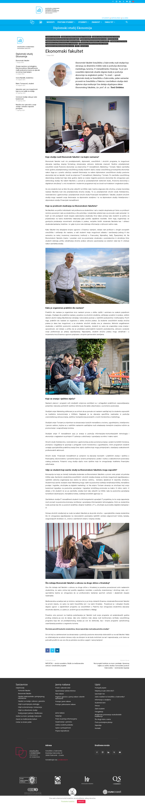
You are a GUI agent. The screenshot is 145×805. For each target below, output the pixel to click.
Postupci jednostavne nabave (65, 704)
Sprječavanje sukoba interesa (65, 691)
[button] (126, 22)
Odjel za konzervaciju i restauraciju (30, 707)
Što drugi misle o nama (103, 719)
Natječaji (58, 716)
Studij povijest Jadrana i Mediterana (30, 713)
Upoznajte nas (84, 46)
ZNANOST (96, 22)
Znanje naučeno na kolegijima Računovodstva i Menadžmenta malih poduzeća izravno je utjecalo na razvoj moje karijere (28, 69)
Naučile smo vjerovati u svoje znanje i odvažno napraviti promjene (26, 106)
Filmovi (97, 706)
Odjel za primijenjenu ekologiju (28, 704)
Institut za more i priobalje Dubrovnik (28, 716)
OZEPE (41, 22)
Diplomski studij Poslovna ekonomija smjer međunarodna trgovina (62, 39)
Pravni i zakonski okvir (62, 688)
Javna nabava (62, 684)
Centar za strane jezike (24, 722)
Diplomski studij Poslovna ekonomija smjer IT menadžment (76, 36)
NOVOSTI (51, 22)
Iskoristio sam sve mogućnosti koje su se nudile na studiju (26, 90)
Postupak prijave (100, 688)
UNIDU (33, 22)
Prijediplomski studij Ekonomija (118, 41)
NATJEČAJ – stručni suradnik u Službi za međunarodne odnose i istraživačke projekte (64, 664)
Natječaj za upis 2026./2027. (104, 691)
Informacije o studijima (103, 700)
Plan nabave (59, 694)
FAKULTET (109, 22)
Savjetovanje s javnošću (63, 722)
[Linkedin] (120, 1)
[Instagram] (116, 1)
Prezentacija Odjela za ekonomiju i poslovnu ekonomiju (95, 41)
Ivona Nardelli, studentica (24, 78)
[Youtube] (127, 1)
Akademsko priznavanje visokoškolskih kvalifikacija (108, 715)
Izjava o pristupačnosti (63, 728)
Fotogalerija (99, 712)
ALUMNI (125, 18)
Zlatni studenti (100, 709)
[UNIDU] (72, 10)
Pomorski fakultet (24, 690)
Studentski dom (100, 703)
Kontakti (98, 728)
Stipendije (98, 725)
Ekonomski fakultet (113, 39)
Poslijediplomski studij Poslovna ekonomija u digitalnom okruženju (62, 41)
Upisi (97, 684)
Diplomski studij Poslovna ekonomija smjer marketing (106, 36)
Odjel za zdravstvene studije (27, 710)
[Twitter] (123, 1)
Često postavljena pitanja (103, 722)
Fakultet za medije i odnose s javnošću (31, 701)
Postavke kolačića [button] (67, 801)
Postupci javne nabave (63, 701)
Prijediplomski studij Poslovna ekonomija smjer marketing (93, 43)
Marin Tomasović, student (25, 84)
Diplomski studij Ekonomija (72, 28)
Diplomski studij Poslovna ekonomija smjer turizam (93, 39)
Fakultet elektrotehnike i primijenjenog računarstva (31, 697)
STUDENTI (105, 18)
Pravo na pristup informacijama (66, 719)
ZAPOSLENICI (116, 18)
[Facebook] (113, 1)
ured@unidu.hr (63, 760)
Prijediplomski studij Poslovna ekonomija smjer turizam (60, 46)
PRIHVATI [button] (81, 801)
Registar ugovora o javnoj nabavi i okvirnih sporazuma (69, 697)
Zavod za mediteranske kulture (26, 719)
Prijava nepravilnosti (62, 731)
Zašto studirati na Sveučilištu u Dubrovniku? (110, 697)
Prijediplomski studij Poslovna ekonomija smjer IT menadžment (61, 43)
